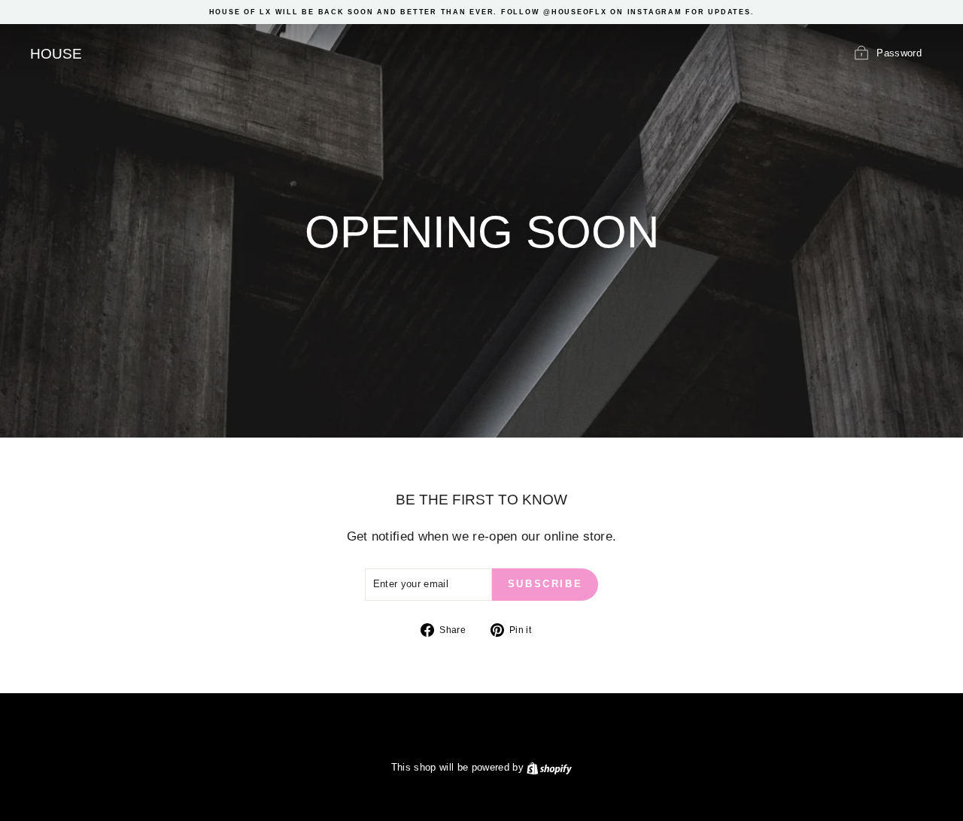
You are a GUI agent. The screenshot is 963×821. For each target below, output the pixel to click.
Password (899, 53)
